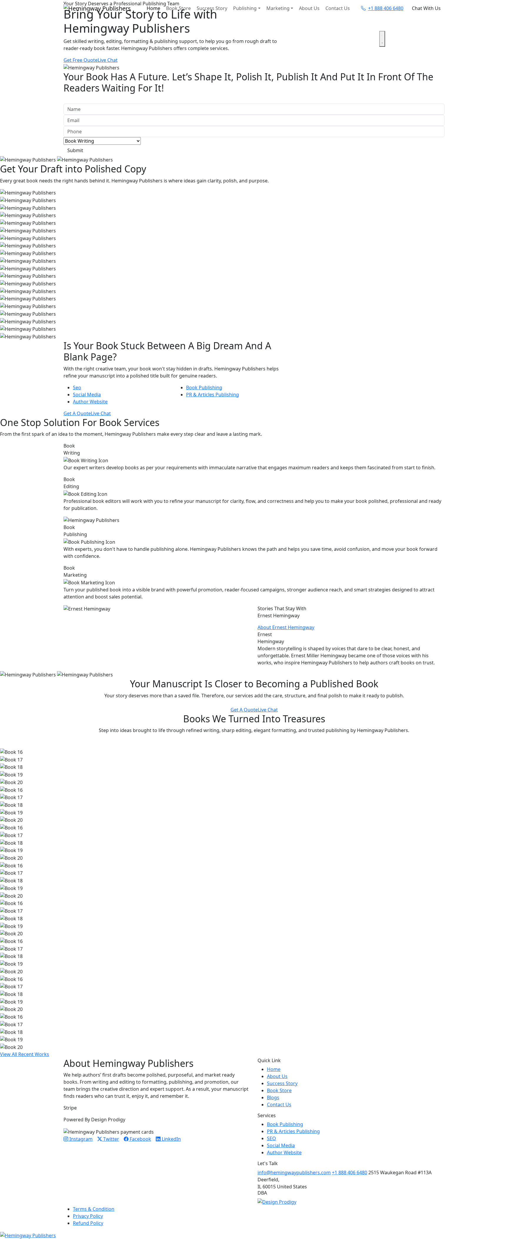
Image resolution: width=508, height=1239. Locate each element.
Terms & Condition (93, 1209)
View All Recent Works (24, 1054)
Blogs (273, 1097)
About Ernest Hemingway (286, 627)
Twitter (110, 1139)
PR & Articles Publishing (212, 394)
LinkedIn (171, 1139)
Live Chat (108, 60)
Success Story (212, 8)
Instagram (80, 1139)
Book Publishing (204, 387)
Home (153, 8)
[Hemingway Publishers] (28, 1235)
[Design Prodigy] (277, 1201)
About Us (309, 8)
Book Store (178, 8)
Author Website (90, 401)
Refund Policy (88, 1223)
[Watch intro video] (382, 39)
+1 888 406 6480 (349, 1172)
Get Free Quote (80, 60)
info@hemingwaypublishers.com (294, 1172)
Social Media (87, 394)
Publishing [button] (245, 8)
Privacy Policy (88, 1216)
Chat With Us (426, 8)
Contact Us (337, 8)
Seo (77, 387)
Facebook (139, 1139)
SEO (271, 1138)
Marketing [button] (278, 8)
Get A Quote (77, 413)
